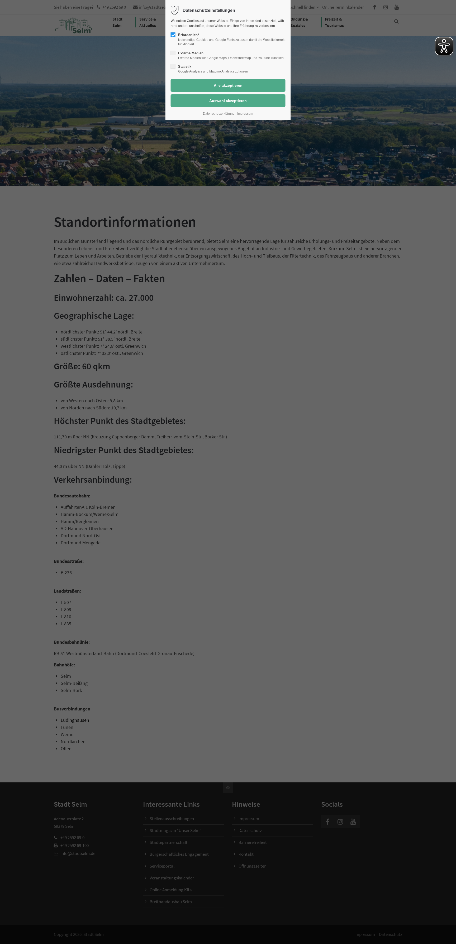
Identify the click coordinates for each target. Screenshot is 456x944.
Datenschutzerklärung (219, 113)
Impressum (245, 113)
